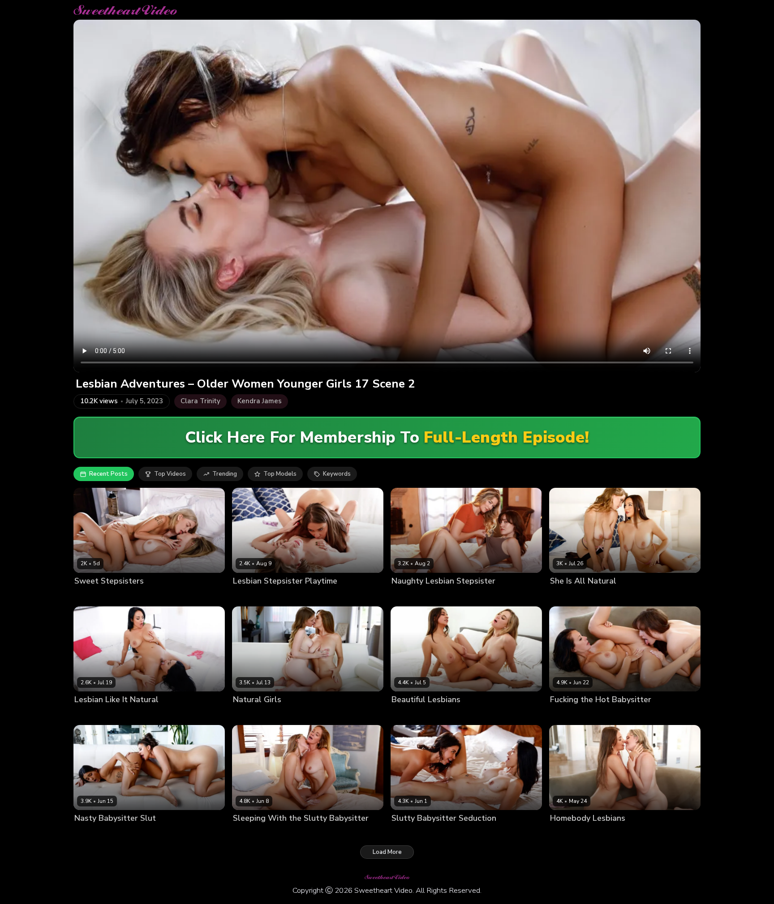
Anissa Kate (91, 715)
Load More (387, 852)
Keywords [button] (337, 474)
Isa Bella (86, 833)
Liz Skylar (115, 833)
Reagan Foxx (605, 715)
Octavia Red (567, 596)
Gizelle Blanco (299, 596)
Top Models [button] (280, 474)
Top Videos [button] (170, 474)
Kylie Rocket (450, 833)
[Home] (125, 9)
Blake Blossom (412, 715)
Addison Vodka (254, 596)
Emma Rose (91, 596)
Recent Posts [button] (108, 474)
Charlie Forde (569, 833)
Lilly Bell (123, 596)
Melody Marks (286, 715)
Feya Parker (567, 715)
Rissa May (602, 596)
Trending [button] (224, 474)
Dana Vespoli (410, 833)
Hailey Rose (454, 715)
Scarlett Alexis (133, 715)
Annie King (248, 715)
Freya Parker (409, 596)
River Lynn (445, 596)
